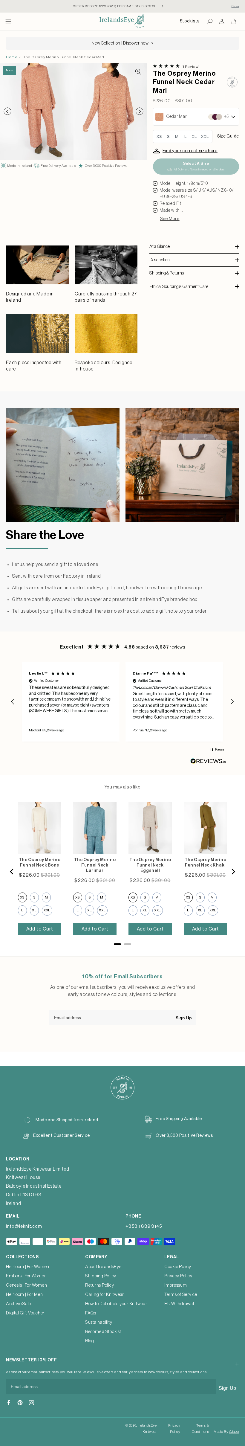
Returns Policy (99, 1285)
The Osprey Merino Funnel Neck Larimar (95, 865)
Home (11, 57)
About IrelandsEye (103, 1267)
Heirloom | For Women (27, 1267)
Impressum (175, 1285)
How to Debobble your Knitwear (116, 1304)
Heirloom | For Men (24, 1294)
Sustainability (98, 1322)
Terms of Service (180, 1294)
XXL (205, 136)
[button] (8, 22)
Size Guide (228, 136)
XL (194, 136)
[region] (122, 701)
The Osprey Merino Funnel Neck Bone (40, 862)
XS (159, 136)
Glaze (234, 1431)
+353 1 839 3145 (143, 1226)
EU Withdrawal (179, 1304)
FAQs (90, 1313)
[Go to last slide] (12, 872)
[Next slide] (233, 872)
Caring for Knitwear (104, 1294)
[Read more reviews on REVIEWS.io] (208, 762)
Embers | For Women (26, 1276)
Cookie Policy (177, 1267)
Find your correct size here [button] (190, 151)
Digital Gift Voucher (25, 1313)
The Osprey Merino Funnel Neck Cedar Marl (63, 57)
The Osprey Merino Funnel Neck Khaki (205, 862)
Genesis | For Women (26, 1285)
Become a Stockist (103, 1331)
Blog (89, 1341)
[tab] (117, 944)
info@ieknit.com (24, 1226)
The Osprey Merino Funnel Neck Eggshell (150, 865)
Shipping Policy (100, 1276)
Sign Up (184, 1017)
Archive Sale (18, 1304)
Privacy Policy (178, 1276)
